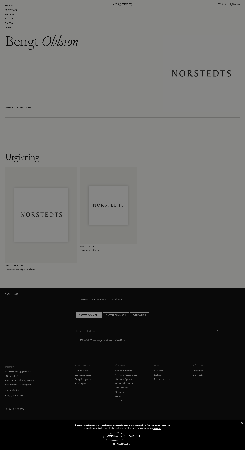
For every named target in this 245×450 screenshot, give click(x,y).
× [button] (242, 423)
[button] (122, 443)
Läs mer (157, 428)
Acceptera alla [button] (114, 436)
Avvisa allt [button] (134, 436)
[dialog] (122, 225)
